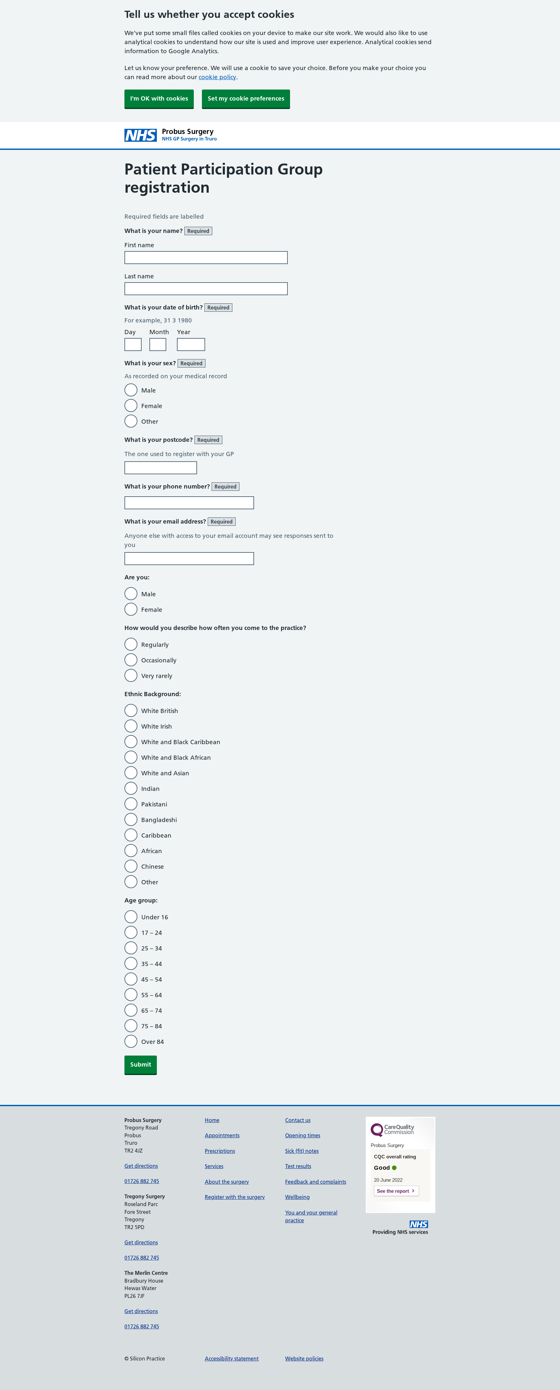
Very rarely (156, 676)
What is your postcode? (171, 439)
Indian (150, 788)
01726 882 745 (141, 1181)
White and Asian (165, 773)
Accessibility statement (232, 1358)
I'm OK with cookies (159, 98)
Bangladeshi (159, 820)
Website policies (304, 1358)
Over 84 (152, 1042)
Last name (139, 276)
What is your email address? (178, 521)
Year (183, 332)
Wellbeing (297, 1197)
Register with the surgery (235, 1197)
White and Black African (176, 757)
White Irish (156, 726)
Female (151, 406)
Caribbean (156, 835)
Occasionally (159, 660)
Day (130, 332)
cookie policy (217, 77)
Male (148, 390)
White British (159, 711)
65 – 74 (151, 1010)
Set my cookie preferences (246, 98)
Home (212, 1120)
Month (159, 332)
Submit (140, 1064)
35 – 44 (151, 964)
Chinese (152, 866)
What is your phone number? (180, 486)
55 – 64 (151, 995)
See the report (393, 1191)
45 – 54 (151, 979)
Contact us (297, 1120)
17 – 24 (151, 933)
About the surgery (227, 1181)
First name (139, 245)
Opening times (302, 1135)
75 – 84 (151, 1026)
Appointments (222, 1135)
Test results (298, 1166)
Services (214, 1166)
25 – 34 (151, 948)
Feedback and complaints (315, 1181)
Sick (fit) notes (302, 1151)
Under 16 (154, 917)
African (151, 851)
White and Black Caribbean (180, 742)
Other (149, 421)
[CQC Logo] (392, 1135)
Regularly (155, 644)
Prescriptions (220, 1151)
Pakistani (154, 804)
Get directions (141, 1166)
